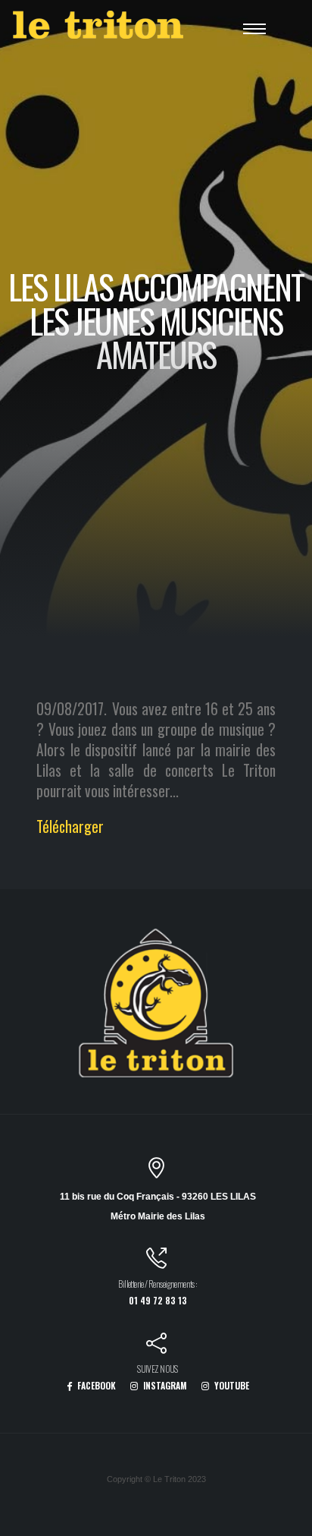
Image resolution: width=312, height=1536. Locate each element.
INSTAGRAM (164, 1385)
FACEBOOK (95, 1385)
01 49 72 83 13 (158, 1300)
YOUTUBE (230, 1385)
